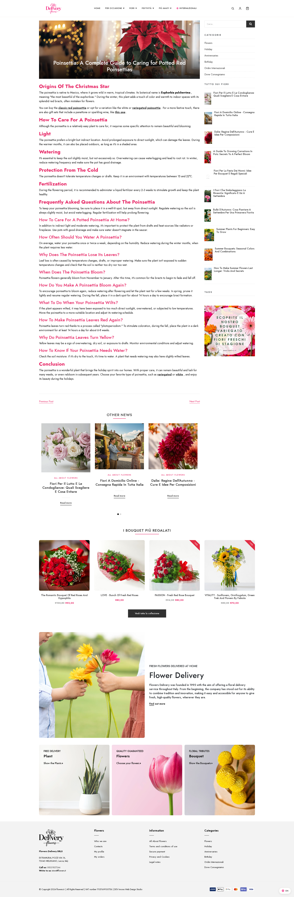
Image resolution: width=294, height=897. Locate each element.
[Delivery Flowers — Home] (53, 8)
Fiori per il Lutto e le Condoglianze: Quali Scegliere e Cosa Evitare (65, 488)
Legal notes (154, 862)
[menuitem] (97, 8)
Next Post (194, 401)
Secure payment (157, 851)
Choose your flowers (127, 763)
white (179, 375)
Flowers (208, 43)
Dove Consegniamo (214, 74)
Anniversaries (211, 55)
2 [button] (120, 514)
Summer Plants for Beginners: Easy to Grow (235, 230)
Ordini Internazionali (214, 68)
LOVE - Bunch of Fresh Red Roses (119, 595)
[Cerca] (233, 8)
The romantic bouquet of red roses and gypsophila (64, 596)
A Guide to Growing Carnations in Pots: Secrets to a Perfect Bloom (232, 152)
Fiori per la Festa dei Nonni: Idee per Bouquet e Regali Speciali (232, 172)
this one (120, 112)
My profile (99, 851)
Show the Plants (52, 763)
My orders (99, 857)
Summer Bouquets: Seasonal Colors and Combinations (234, 250)
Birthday (208, 62)
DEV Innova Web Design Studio (128, 889)
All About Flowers (158, 841)
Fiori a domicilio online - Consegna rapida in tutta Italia (119, 482)
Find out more (157, 704)
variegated (139, 108)
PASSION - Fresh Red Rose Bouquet (174, 595)
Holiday (208, 49)
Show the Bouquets (200, 763)
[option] (66, 462)
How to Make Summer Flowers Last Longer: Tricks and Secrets (233, 269)
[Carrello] (247, 8)
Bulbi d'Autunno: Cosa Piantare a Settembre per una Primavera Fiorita (233, 211)
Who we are (100, 841)
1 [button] (118, 514)
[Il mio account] (240, 8)
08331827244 (53, 867)
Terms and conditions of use (163, 846)
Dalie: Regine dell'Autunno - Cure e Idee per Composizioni (173, 482)
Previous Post (46, 401)
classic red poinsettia (72, 108)
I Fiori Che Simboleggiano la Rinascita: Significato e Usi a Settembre (229, 193)
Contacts (98, 846)
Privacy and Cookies (159, 857)
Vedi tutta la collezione (147, 613)
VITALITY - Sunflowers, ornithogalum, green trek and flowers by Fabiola (230, 596)
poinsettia (153, 108)
